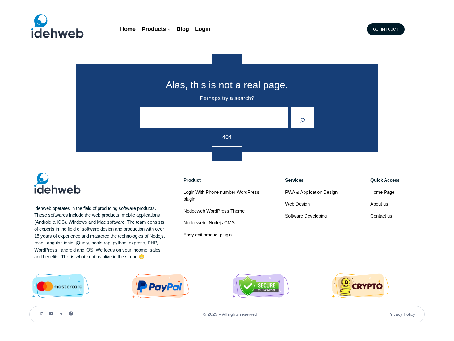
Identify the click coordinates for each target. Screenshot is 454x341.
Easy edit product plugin (207, 234)
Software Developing (306, 215)
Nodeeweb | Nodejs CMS (209, 222)
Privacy (396, 314)
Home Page (382, 192)
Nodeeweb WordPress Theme (214, 211)
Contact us (381, 215)
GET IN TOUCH (385, 29)
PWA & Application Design (311, 192)
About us (379, 203)
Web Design (297, 203)
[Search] (302, 117)
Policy (409, 314)
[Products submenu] (169, 29)
